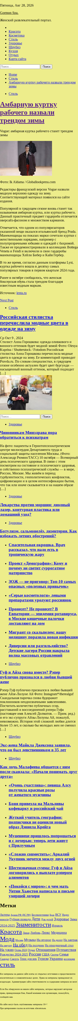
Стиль (13, 39)
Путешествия (66, 950)
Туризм (43, 959)
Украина (56, 959)
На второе (44, 940)
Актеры (5, 914)
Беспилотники (40, 914)
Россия (35, 954)
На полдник (36, 945)
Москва (19, 940)
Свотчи (54, 954)
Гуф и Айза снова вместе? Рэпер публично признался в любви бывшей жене (36, 677)
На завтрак (70, 940)
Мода (7, 938)
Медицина (59, 932)
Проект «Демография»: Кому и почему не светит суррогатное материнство (38, 568)
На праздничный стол (59, 945)
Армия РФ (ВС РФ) (21, 915)
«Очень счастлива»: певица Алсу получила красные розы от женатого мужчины (40, 790)
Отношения (45, 949)
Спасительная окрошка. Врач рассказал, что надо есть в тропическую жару (37, 549)
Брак (52, 915)
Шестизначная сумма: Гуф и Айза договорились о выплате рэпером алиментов (41, 872)
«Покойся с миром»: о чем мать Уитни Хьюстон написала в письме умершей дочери (42, 891)
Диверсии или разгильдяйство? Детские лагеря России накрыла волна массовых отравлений (39, 650)
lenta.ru (21, 293)
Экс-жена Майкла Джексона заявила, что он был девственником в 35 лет (35, 747)
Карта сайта (17, 59)
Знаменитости (33, 924)
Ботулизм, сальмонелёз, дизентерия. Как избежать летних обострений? (38, 533)
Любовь (35, 932)
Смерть (14, 959)
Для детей (47, 919)
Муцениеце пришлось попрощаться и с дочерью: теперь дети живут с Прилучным (42, 841)
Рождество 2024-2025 (14, 954)
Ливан (26, 932)
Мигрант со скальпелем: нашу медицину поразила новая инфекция (43, 634)
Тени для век (28, 959)
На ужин (7, 950)
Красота (15, 31)
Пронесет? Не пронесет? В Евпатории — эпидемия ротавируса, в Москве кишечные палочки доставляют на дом (43, 616)
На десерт (57, 940)
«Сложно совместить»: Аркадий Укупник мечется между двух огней (42, 856)
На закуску (6, 945)
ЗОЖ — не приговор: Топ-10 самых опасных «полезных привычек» (42, 584)
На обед (20, 944)
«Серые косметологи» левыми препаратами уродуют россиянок (40, 597)
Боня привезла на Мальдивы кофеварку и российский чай (36, 806)
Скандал (4, 959)
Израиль (57, 925)
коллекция (69, 959)
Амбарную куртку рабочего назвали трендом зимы (28, 112)
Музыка (30, 940)
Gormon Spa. (9, 13)
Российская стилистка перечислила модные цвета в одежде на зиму (34, 322)
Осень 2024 (21, 950)
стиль (7, 964)
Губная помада (20, 919)
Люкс (45, 933)
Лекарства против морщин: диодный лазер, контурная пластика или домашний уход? (35, 509)
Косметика (16, 35)
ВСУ (58, 914)
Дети (36, 919)
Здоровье (15, 43)
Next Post (6, 300)
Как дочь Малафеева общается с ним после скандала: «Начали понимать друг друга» (38, 772)
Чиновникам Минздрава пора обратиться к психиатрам (28, 435)
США (46, 954)
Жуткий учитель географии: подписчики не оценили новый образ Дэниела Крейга (38, 822)
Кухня (13, 51)
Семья (63, 954)
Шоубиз (14, 47)
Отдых (14, 55)
